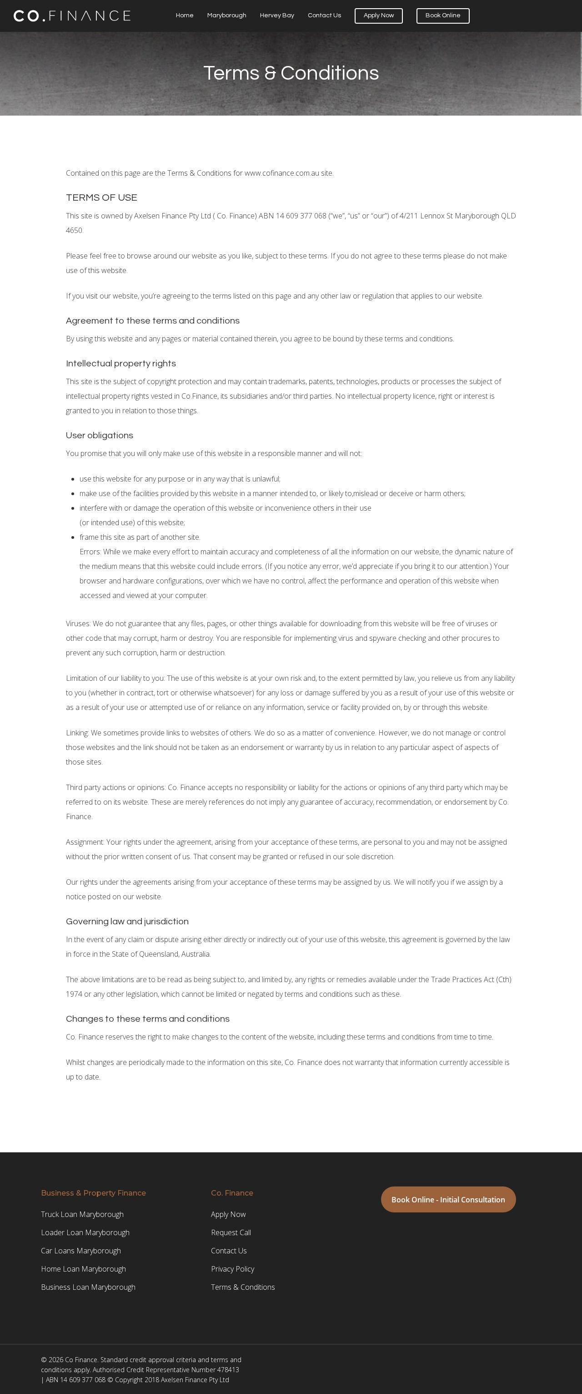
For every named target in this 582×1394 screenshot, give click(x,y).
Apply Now (379, 15)
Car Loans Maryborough (81, 1251)
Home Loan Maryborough (83, 1269)
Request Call (231, 1232)
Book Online (443, 15)
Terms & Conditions (243, 1287)
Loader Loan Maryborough (85, 1232)
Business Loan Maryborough (88, 1287)
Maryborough (226, 15)
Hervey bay (277, 15)
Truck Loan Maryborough (82, 1214)
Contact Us (324, 15)
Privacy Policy (232, 1269)
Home (185, 15)
